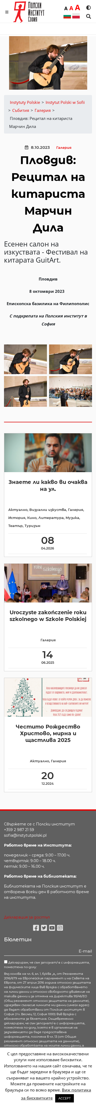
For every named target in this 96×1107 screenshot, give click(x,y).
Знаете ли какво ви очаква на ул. (48, 485)
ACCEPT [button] (64, 1098)
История (16, 518)
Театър (15, 526)
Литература (51, 518)
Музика (72, 518)
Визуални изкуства (47, 510)
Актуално (17, 510)
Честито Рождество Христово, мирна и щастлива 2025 (48, 733)
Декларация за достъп (27, 917)
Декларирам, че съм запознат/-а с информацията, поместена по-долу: (47, 965)
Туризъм (32, 526)
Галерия (63, 148)
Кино (32, 518)
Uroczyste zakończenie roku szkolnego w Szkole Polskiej (48, 615)
